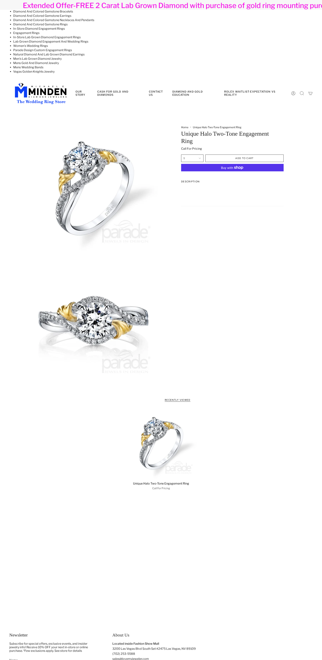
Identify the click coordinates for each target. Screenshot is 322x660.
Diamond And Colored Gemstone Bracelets (43, 11)
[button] (195, 93)
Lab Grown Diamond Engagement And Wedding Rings (50, 41)
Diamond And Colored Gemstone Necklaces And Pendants (53, 20)
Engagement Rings (26, 33)
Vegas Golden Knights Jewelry (34, 71)
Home (184, 127)
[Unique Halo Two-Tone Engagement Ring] (161, 444)
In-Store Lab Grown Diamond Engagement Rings (47, 37)
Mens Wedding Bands (28, 67)
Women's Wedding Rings (30, 46)
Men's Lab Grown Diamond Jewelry (37, 58)
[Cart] (310, 93)
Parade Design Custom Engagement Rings (42, 50)
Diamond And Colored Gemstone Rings (40, 24)
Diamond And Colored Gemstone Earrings (42, 16)
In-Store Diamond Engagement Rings (39, 28)
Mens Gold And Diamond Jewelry (36, 63)
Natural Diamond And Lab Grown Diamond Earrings (49, 54)
